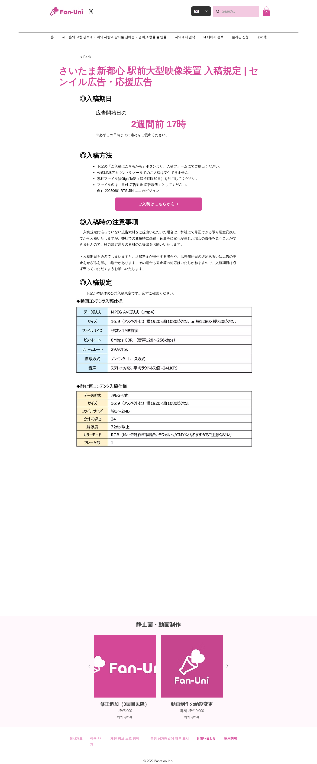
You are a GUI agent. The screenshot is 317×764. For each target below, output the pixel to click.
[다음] (227, 666)
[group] (158, 677)
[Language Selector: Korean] (201, 11)
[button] (266, 11)
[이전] (89, 666)
